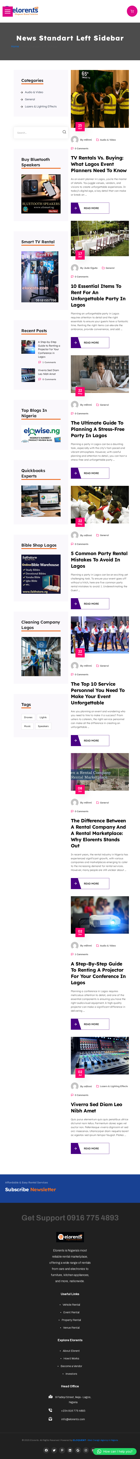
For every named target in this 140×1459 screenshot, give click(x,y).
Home (15, 46)
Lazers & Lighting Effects (41, 106)
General (30, 99)
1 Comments (81, 954)
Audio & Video (34, 92)
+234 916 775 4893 (73, 1410)
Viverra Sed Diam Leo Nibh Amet (48, 372)
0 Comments (81, 148)
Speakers (43, 726)
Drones (28, 717)
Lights (43, 717)
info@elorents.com (73, 1419)
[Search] (63, 133)
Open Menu (8, 11)
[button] (115, 1451)
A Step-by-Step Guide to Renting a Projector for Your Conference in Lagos (49, 349)
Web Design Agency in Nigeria (103, 1440)
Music (27, 726)
